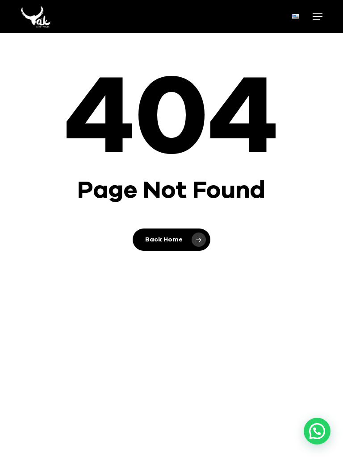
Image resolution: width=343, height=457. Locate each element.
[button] (317, 16)
